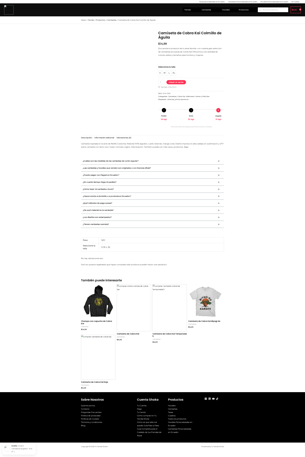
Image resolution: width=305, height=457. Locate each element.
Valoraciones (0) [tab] (124, 137)
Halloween (190, 96)
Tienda (187, 10)
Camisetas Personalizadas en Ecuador (242, 2)
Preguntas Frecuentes (91, 412)
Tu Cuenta (141, 405)
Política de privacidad (90, 415)
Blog (83, 425)
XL (109, 247)
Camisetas (206, 10)
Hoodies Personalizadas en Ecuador (274, 2)
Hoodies (226, 10)
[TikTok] (217, 399)
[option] (160, 73)
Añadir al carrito (176, 82)
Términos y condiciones (91, 422)
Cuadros (171, 415)
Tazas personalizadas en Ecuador (212, 2)
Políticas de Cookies (90, 419)
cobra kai (170, 99)
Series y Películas (202, 96)
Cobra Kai (181, 96)
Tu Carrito (141, 412)
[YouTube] (213, 399)
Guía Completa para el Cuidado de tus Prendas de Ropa (149, 432)
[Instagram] (206, 399)
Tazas (170, 412)
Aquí (186, 147)
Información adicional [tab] (104, 137)
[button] (152, 161)
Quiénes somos (88, 405)
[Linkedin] (209, 399)
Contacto (85, 409)
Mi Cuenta (295, 2)
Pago (139, 409)
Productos (244, 10)
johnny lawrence (181, 99)
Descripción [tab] (86, 137)
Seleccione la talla (166, 67)
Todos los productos (177, 419)
